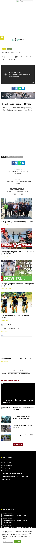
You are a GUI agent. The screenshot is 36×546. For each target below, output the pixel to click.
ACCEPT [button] (17, 541)
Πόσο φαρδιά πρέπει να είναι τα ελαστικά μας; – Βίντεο (17, 253)
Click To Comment (18, 370)
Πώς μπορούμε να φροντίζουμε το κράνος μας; (17, 285)
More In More (17, 194)
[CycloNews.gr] (18, 37)
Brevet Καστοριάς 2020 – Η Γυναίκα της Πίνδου (16, 317)
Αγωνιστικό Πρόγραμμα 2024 (12, 473)
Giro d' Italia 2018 (12, 156)
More (3, 49)
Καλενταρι (4, 471)
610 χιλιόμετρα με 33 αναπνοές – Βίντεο (17, 222)
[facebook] (13, 88)
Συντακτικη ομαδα (7, 465)
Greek (22, 1)
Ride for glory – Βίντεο (10, 328)
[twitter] (16, 88)
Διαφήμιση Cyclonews (8, 468)
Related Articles (17, 189)
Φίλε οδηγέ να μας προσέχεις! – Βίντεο (16, 358)
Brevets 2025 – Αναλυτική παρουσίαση (15, 476)
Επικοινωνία (5, 479)
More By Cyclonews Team (17, 192)
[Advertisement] (18, 132)
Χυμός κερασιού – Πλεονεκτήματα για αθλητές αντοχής (18, 181)
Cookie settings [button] (8, 542)
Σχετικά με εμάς (6, 462)
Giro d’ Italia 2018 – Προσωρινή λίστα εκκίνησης (18, 171)
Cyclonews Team (9, 57)
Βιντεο (9, 49)
